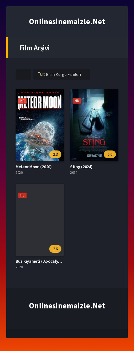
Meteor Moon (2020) (34, 166)
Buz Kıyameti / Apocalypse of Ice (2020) (52, 261)
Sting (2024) (81, 166)
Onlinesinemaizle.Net (67, 21)
